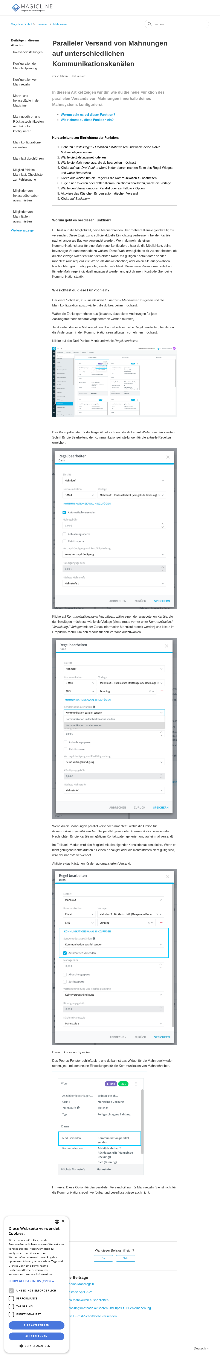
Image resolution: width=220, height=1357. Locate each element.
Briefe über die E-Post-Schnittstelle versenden (84, 1316)
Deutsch (200, 1348)
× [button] (62, 1221)
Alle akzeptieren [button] (36, 1325)
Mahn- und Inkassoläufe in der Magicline (26, 100)
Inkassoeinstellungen (28, 52)
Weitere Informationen (40, 1274)
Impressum (16, 1274)
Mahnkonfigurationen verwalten (27, 144)
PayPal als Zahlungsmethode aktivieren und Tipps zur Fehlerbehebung (101, 1308)
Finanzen (42, 24)
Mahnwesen (60, 24)
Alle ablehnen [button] (36, 1336)
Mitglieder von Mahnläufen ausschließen (23, 216)
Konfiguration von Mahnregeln (25, 82)
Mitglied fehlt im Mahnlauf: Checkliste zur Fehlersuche (28, 174)
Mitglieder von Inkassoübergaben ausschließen (26, 195)
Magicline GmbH (21, 24)
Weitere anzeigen (23, 230)
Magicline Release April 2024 (72, 1292)
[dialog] (36, 1284)
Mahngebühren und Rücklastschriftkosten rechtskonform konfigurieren (28, 124)
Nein (125, 1258)
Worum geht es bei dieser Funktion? (88, 114)
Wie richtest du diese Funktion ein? (87, 120)
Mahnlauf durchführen (28, 158)
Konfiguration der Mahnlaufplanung (25, 66)
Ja (103, 1258)
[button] (36, 1281)
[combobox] (57, 1222)
